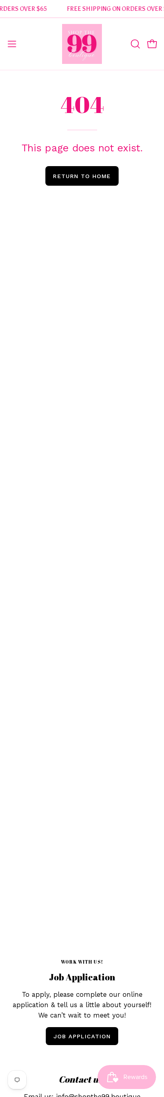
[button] (134, 44)
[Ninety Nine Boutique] (82, 44)
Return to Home (82, 176)
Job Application (82, 1036)
